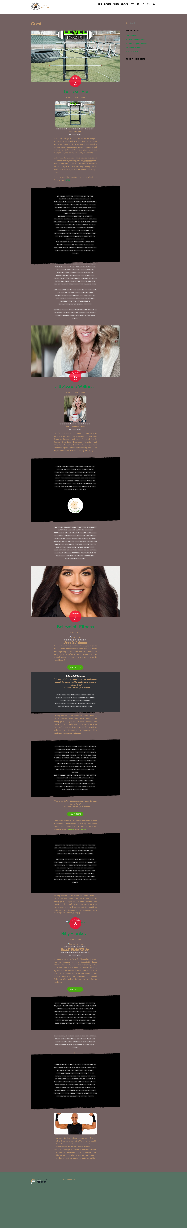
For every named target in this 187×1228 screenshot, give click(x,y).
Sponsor (82, 97)
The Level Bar (75, 91)
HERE (67, 180)
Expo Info (107, 4)
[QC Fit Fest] (41, 10)
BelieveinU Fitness (75, 627)
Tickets (116, 4)
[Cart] (138, 4)
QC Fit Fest (68, 1179)
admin (68, 97)
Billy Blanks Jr (75, 933)
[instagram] (148, 4)
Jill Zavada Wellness (75, 386)
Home (100, 4)
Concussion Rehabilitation (135, 39)
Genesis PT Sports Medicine (136, 43)
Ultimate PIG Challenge (135, 52)
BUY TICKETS (75, 667)
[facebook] (143, 4)
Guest (76, 97)
